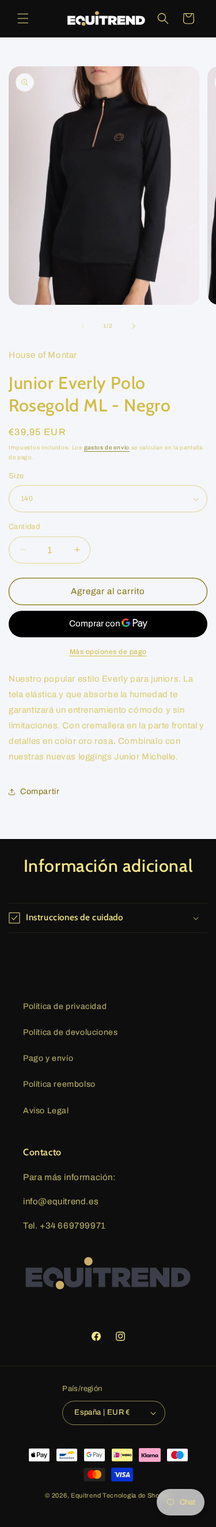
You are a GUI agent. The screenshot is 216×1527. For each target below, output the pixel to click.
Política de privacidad (65, 1006)
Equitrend (86, 1495)
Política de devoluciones (70, 1032)
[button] (23, 18)
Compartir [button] (39, 791)
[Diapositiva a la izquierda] (83, 326)
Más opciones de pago (108, 652)
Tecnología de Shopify (137, 1495)
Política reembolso (59, 1084)
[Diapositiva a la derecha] (133, 326)
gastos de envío (107, 447)
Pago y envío (48, 1058)
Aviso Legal (46, 1110)
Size (16, 476)
